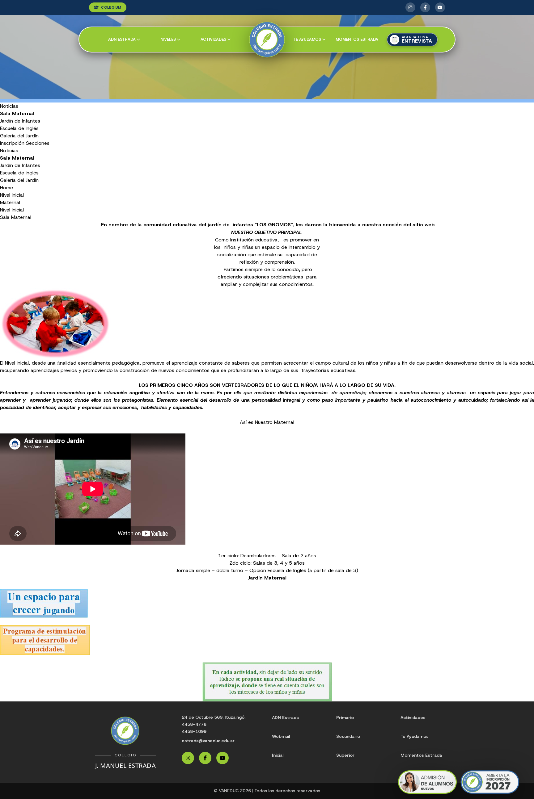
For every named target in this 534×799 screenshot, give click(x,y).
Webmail (281, 736)
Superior (345, 755)
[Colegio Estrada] (267, 39)
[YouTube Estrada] (440, 7)
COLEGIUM (111, 7)
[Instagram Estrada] (410, 7)
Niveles (168, 39)
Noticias (9, 106)
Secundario (348, 736)
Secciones (37, 143)
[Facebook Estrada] (425, 7)
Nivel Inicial (12, 195)
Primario (345, 717)
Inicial (277, 755)
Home (6, 187)
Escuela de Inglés (19, 128)
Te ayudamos (307, 39)
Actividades (213, 39)
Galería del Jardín (19, 135)
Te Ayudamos (414, 736)
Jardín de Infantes (20, 121)
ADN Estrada (122, 39)
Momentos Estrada (357, 39)
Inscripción (12, 143)
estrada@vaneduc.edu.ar (208, 740)
